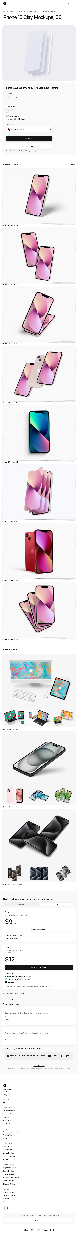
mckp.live (11, 982)
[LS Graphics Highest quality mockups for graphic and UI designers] (4, 4)
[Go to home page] (4, 11)
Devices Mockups (16, 11)
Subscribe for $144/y (39, 967)
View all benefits (39, 1066)
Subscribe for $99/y (39, 930)
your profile (48, 986)
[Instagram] (4, 1103)
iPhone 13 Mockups (51, 11)
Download (29, 138)
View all (73, 164)
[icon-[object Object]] (68, 4)
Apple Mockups (32, 11)
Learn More (39, 1220)
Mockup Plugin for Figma (16, 979)
